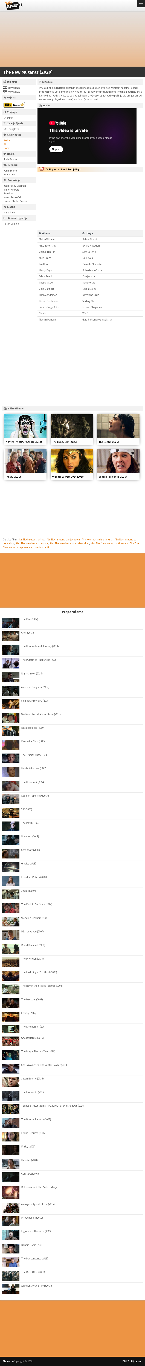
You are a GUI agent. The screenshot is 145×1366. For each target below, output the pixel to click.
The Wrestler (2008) (32, 999)
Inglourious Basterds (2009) (36, 1231)
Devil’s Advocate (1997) (34, 768)
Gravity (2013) (28, 863)
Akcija (7, 140)
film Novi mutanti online (31, 539)
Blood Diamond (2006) (33, 945)
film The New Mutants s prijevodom (69, 543)
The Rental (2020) (109, 441)
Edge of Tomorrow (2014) (35, 795)
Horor (7, 148)
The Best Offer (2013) (33, 1272)
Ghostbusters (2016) (32, 1038)
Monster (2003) (29, 1160)
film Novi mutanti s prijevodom (63, 539)
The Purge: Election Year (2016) (38, 1051)
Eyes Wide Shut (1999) (33, 741)
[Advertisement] (70, 39)
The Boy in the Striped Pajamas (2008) (42, 985)
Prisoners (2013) (30, 836)
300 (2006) (26, 809)
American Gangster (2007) (35, 687)
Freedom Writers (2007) (34, 877)
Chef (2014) (27, 632)
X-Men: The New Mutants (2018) (24, 441)
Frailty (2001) (28, 1146)
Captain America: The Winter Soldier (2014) (44, 1065)
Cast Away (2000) (30, 850)
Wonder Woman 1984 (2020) (68, 476)
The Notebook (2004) (32, 782)
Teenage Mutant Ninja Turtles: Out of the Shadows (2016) (53, 1105)
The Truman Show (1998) (34, 755)
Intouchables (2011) (32, 1217)
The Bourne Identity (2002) (36, 1119)
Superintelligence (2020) (113, 476)
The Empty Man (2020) (64, 441)
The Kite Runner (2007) (34, 1026)
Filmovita (8, 1361)
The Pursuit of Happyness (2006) (39, 659)
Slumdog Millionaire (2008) (35, 700)
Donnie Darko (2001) (32, 1245)
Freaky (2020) (13, 476)
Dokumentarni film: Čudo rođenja (39, 1187)
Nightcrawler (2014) (32, 673)
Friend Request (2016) (33, 1133)
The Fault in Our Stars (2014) (36, 904)
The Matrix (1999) (30, 822)
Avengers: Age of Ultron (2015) (38, 1204)
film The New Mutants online (32, 543)
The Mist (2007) (29, 619)
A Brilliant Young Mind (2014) (36, 1285)
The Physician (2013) (32, 958)
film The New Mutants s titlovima (109, 543)
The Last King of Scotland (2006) (39, 972)
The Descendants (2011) (34, 1258)
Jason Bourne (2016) (32, 1078)
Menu (141, 3)
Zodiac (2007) (28, 890)
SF (5, 144)
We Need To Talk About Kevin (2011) (41, 714)
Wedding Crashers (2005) (34, 918)
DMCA (125, 1361)
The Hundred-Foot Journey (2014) (40, 646)
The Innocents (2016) (33, 1092)
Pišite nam (136, 1361)
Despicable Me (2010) (32, 727)
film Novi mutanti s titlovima (97, 539)
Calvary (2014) (28, 1013)
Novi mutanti (42, 547)
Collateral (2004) (30, 1173)
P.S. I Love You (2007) (32, 931)
